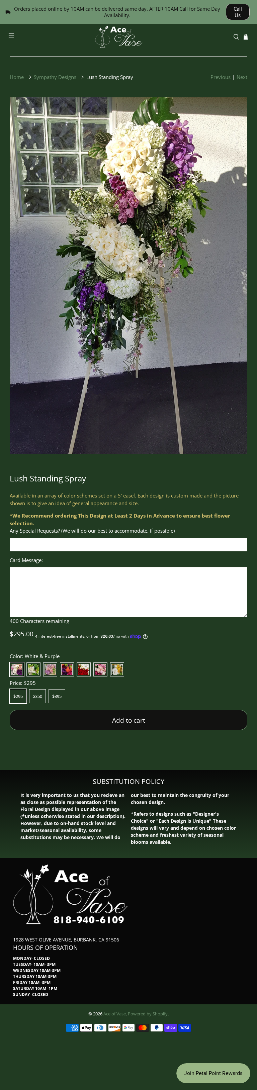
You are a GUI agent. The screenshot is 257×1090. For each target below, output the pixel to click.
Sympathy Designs (55, 77)
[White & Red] (84, 669)
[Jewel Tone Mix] (67, 669)
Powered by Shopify (148, 1014)
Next (242, 77)
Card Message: (26, 560)
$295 (18, 696)
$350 (37, 696)
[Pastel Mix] (50, 669)
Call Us (238, 11)
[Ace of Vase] (128, 36)
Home (17, 77)
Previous (220, 77)
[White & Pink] (100, 669)
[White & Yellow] (117, 669)
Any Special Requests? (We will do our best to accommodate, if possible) (92, 530)
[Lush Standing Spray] (128, 275)
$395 (57, 696)
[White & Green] (33, 669)
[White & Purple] (17, 669)
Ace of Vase (114, 1014)
